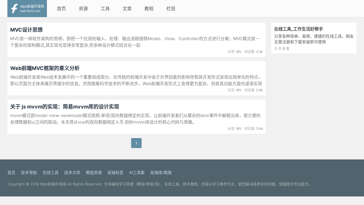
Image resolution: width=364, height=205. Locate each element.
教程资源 (94, 172)
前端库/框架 (161, 172)
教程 (149, 8)
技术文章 (72, 172)
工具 (105, 8)
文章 (127, 8)
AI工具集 (137, 172)
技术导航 (29, 172)
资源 (83, 8)
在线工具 (51, 172)
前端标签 (115, 172)
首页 (61, 8)
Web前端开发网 (53, 184)
